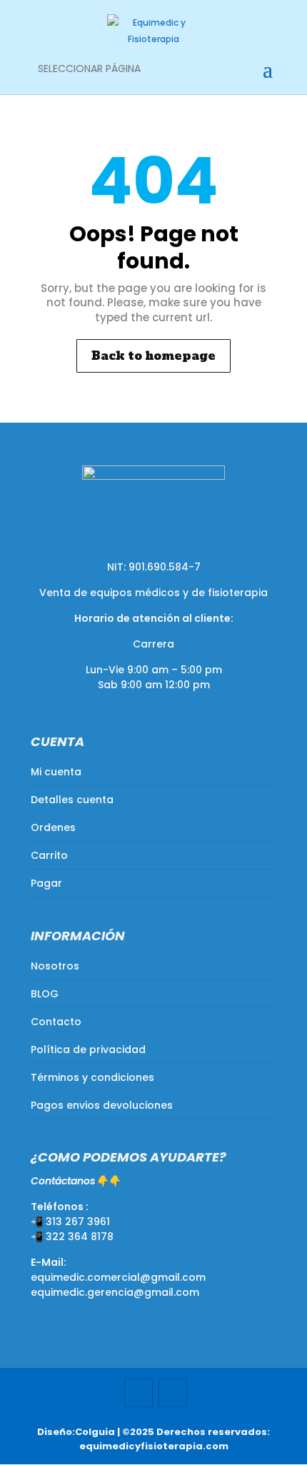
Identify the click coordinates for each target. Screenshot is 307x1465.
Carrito (49, 855)
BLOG (45, 994)
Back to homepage (153, 356)
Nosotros (55, 966)
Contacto (56, 1022)
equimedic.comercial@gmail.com (118, 1277)
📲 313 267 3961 (70, 1221)
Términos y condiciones (92, 1077)
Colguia (95, 1432)
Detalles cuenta (72, 799)
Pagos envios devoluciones (102, 1105)
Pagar (46, 883)
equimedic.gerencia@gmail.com (115, 1292)
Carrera (153, 644)
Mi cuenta (56, 772)
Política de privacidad (88, 1049)
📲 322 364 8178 (72, 1236)
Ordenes (53, 827)
